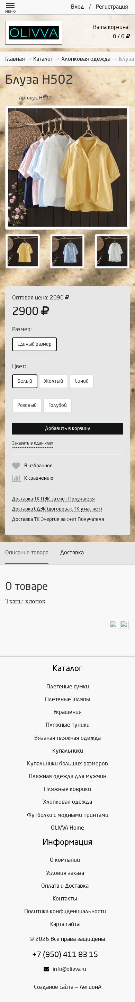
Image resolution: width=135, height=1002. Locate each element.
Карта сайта (65, 924)
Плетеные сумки (67, 686)
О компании (65, 860)
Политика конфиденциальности (65, 911)
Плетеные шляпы (67, 699)
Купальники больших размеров (67, 763)
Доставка (72, 552)
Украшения (67, 712)
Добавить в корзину (67, 428)
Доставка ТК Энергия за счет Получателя (58, 519)
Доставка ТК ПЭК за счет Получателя (53, 499)
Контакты (65, 898)
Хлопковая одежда (67, 802)
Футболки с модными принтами (67, 815)
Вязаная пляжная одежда (67, 738)
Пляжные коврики (67, 789)
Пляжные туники (68, 725)
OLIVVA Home (67, 828)
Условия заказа (65, 873)
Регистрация (112, 7)
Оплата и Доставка (65, 886)
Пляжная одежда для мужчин (67, 776)
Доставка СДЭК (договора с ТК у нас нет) (57, 509)
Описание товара (26, 552)
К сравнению (38, 478)
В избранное (38, 465)
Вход (77, 7)
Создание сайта (53, 987)
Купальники (67, 751)
